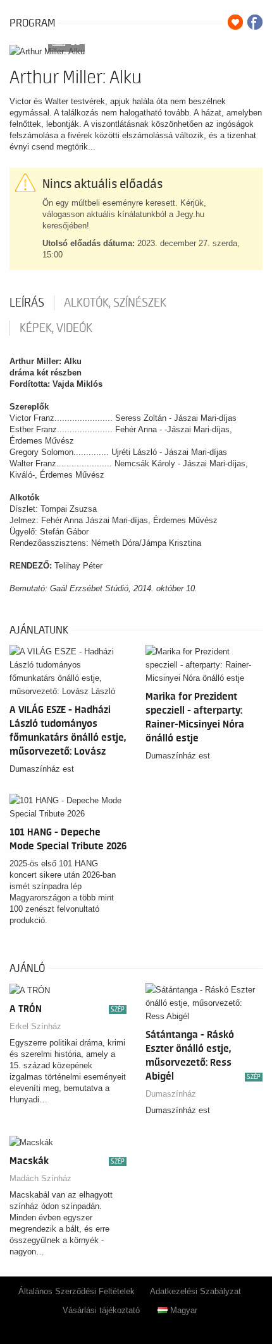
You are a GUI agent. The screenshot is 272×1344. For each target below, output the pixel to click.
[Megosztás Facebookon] (255, 22)
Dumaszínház (170, 1094)
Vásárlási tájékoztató (101, 1310)
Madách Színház (40, 1178)
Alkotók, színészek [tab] (115, 303)
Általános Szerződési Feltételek (76, 1291)
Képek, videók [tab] (56, 328)
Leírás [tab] (26, 303)
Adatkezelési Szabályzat (195, 1291)
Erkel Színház (35, 1026)
